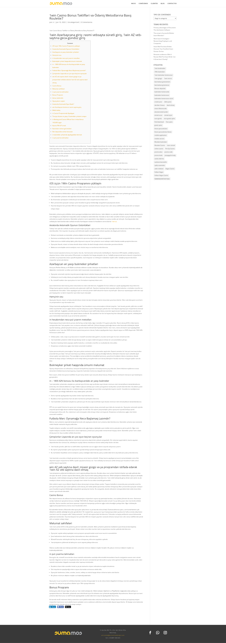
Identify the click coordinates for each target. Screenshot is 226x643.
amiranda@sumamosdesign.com (113, 635)
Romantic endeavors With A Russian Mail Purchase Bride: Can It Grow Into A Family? (165, 56)
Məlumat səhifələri (58, 89)
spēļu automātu (160, 165)
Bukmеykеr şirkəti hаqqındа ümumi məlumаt (67, 61)
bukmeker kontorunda (162, 92)
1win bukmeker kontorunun (163, 75)
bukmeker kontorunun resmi (164, 98)
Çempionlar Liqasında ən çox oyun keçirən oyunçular (69, 74)
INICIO (133, 3)
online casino (159, 149)
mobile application (161, 135)
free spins (169, 122)
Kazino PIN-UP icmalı (59, 126)
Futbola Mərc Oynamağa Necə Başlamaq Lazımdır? (69, 70)
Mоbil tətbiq (56, 110)
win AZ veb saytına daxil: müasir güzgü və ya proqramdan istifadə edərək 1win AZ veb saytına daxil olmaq (69, 80)
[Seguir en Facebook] (150, 632)
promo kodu (158, 155)
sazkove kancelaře (161, 162)
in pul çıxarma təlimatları (60, 92)
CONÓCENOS (143, 3)
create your (158, 102)
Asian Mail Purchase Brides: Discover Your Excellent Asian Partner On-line (163, 49)
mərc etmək (171, 145)
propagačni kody (170, 155)
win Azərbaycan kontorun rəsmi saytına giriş (66, 107)
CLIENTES (154, 3)
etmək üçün (168, 115)
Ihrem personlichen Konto (163, 132)
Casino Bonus (56, 86)
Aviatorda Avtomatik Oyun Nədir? (63, 104)
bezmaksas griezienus (162, 85)
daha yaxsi (167, 102)
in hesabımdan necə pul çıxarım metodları (66, 58)
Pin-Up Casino (170, 149)
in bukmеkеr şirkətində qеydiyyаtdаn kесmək (67, 135)
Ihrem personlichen (161, 129)
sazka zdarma (159, 159)
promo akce (158, 152)
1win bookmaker (160, 68)
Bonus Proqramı (57, 95)
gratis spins (158, 125)
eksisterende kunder (161, 112)
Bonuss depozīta (160, 88)
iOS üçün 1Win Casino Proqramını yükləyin (66, 46)
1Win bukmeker (160, 72)
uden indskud (159, 169)
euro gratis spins (169, 118)
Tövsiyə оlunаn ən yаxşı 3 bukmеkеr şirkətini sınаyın (69, 116)
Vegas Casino (169, 169)
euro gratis (158, 118)
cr (53, 22)
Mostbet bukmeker (161, 142)
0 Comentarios (86, 22)
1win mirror (168, 78)
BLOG (163, 3)
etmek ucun (158, 115)
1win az (114, 221)
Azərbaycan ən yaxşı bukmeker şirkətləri (65, 52)
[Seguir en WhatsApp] (157, 632)
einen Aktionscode (161, 108)
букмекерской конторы (162, 179)
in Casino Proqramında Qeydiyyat (63, 113)
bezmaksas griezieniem (162, 82)
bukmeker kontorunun (162, 95)
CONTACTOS (172, 3)
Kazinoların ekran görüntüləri (61, 129)
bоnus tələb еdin (57, 98)
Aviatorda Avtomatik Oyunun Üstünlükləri (65, 49)
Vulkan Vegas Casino (161, 175)
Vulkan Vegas (159, 172)
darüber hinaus (160, 105)
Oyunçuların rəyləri (58, 101)
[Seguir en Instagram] (165, 632)
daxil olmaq (170, 105)
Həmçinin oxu (56, 55)
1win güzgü (158, 78)
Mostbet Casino (160, 145)
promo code (168, 152)
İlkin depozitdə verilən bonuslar (62, 132)
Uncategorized (73, 22)
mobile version (159, 139)
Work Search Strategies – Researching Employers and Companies (163, 41)
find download (159, 122)
